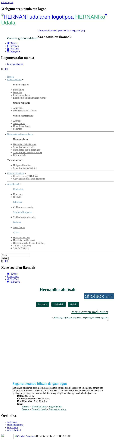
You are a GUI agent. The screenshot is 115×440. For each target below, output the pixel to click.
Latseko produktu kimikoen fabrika (29, 97)
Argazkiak (18, 108)
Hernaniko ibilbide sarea (24, 144)
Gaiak (73, 304)
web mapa (12, 422)
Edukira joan (7, 2)
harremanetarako (15, 64)
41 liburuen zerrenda (23, 207)
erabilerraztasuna (15, 424)
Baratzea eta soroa (57, 409)
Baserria (25, 406)
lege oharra (12, 427)
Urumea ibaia (19, 155)
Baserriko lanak (39, 406)
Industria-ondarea (21, 95)
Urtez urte (18, 194)
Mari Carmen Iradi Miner (89, 312)
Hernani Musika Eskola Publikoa (28, 243)
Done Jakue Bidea (22, 126)
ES (6, 69)
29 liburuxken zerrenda (24, 217)
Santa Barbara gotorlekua (25, 168)
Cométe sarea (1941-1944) (25, 176)
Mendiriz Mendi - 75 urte (25, 110)
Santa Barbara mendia (23, 147)
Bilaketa (17, 197)
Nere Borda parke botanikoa (26, 149)
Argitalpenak (13, 184)
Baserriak (17, 92)
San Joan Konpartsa (22, 212)
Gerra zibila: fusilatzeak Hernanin (29, 178)
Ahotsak (17, 120)
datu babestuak (14, 430)
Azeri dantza (19, 123)
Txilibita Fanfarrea (22, 245)
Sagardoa (17, 129)
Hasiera (10, 77)
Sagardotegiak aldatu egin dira (95, 317)
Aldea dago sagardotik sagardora (67, 317)
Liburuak (17, 202)
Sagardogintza (55, 406)
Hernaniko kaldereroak (24, 240)
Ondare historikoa (15, 173)
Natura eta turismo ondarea (20, 134)
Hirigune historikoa (22, 165)
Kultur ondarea (14, 79)
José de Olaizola (21, 248)
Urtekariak (18, 189)
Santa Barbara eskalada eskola (27, 152)
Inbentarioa (18, 89)
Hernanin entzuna (21, 237)
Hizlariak (58, 304)
